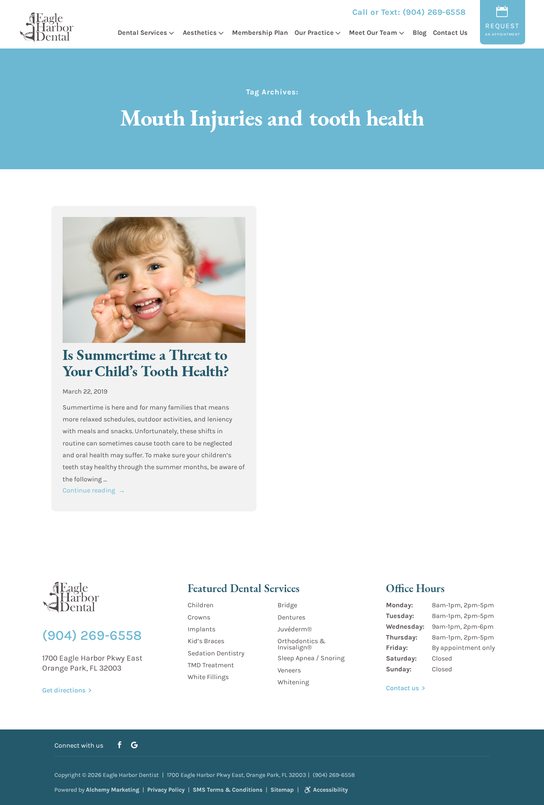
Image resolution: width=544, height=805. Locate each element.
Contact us (402, 688)
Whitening (293, 682)
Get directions (63, 690)
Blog (419, 33)
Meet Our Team (373, 33)
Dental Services (142, 33)
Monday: (399, 605)
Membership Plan (260, 33)
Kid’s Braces (206, 641)
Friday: (397, 648)
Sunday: (399, 669)
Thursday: (401, 637)
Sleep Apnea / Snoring (311, 658)
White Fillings (208, 677)
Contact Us (450, 33)
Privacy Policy (166, 789)
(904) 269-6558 (434, 12)
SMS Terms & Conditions (227, 789)
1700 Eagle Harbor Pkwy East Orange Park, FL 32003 (92, 663)
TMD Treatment (211, 665)
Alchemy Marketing (112, 789)
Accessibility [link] (330, 789)
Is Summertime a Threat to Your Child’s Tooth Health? (146, 363)
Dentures (291, 617)
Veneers (289, 670)
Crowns (199, 617)
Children (201, 605)
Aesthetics (200, 33)
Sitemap (282, 789)
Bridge (287, 605)
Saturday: (401, 658)
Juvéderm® (295, 629)
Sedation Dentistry (216, 653)
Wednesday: (405, 626)
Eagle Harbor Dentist (131, 774)
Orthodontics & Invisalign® (301, 644)
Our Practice (314, 33)
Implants (201, 629)
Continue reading (94, 490)
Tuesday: (400, 616)
